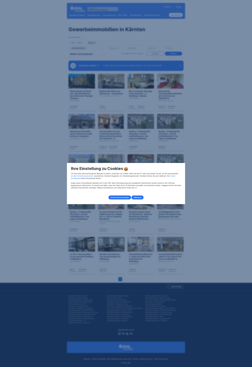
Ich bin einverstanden (119, 197)
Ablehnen (137, 197)
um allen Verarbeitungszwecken (82, 176)
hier (136, 188)
